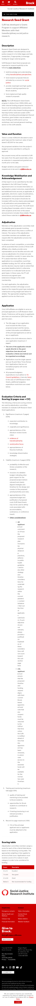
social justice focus (16, 444)
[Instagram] (10, 967)
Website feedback (23, 922)
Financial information (8, 922)
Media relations (23, 919)
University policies (7, 957)
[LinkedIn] (14, 967)
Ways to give (7, 939)
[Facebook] (3, 967)
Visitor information (24, 911)
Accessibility (12, 959)
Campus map (6, 919)
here (29, 377)
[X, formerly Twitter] (7, 967)
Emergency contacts (8, 911)
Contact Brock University (22, 915)
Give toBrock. (7, 929)
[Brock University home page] (30, 3)
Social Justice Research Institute (21, 9)
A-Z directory (7, 972)
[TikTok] (21, 967)
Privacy (4, 959)
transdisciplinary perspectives (20, 74)
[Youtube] (17, 967)
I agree (18, 1002)
